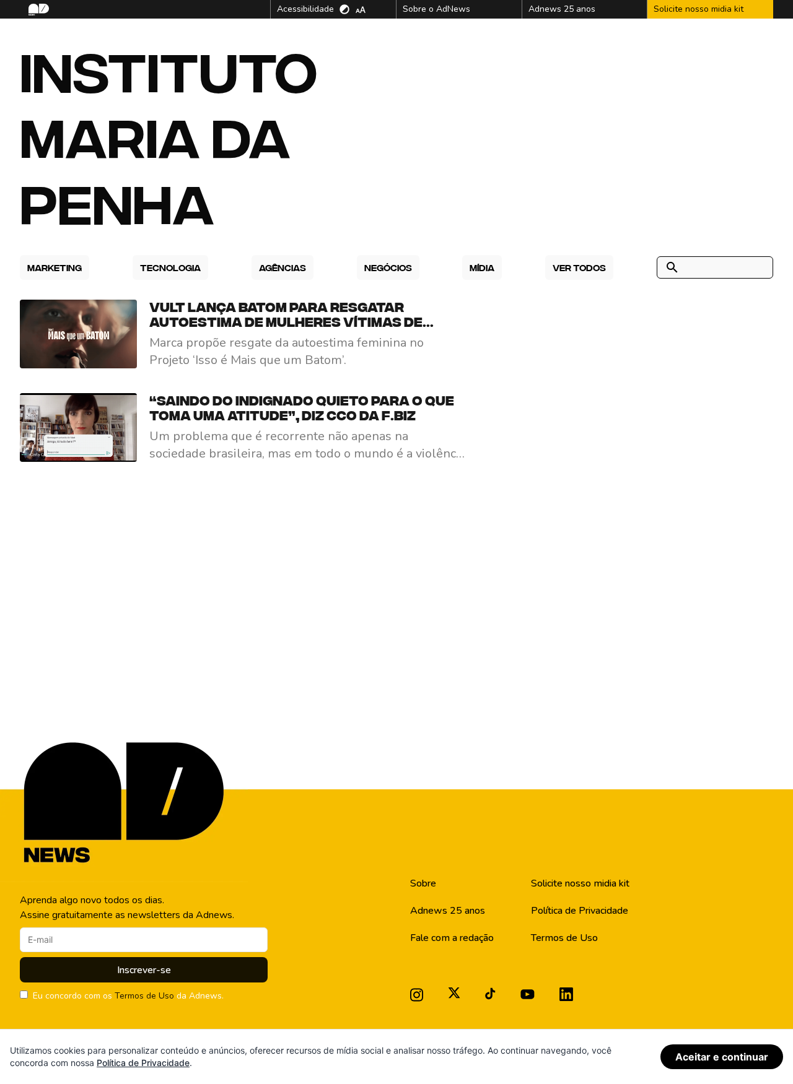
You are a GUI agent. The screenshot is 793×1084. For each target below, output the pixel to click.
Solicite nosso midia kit (580, 883)
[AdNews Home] (37, 9)
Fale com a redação (452, 938)
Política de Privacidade (579, 910)
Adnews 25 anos (447, 910)
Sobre (423, 883)
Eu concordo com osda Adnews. (128, 996)
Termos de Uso (144, 996)
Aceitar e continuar (721, 1057)
